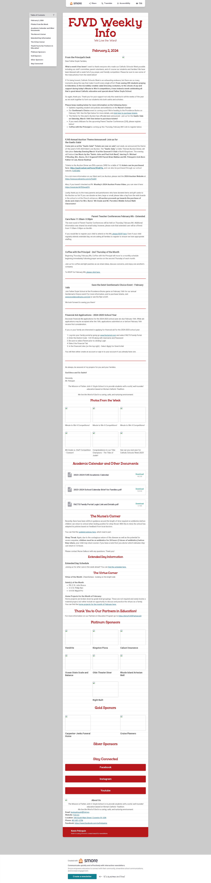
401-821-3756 (77, 820)
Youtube (106, 790)
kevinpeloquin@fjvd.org (80, 812)
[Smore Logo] (76, 3)
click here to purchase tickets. (126, 113)
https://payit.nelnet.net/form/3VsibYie (86, 168)
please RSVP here (119, 234)
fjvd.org (76, 815)
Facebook (105, 767)
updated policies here (87, 532)
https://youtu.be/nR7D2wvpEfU (77, 187)
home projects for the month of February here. (97, 604)
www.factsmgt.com (108, 335)
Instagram (105, 778)
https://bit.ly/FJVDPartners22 (130, 616)
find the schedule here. (117, 567)
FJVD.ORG (76, 171)
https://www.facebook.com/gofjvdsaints (91, 823)
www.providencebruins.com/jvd (77, 297)
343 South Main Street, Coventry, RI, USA (90, 818)
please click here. (93, 272)
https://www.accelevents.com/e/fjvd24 (80, 179)
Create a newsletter (82, 876)
